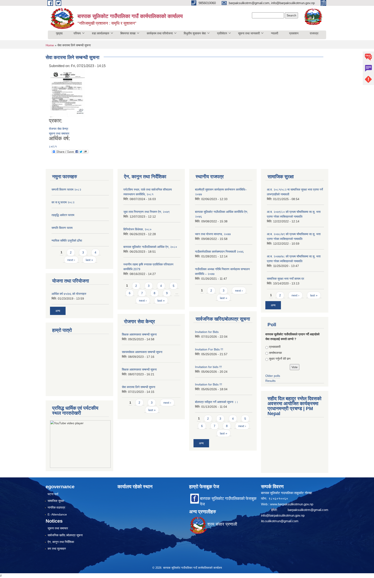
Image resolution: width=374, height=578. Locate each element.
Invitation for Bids (207, 332)
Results (270, 380)
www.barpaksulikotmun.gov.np (292, 504)
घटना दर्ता (53, 494)
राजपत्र (314, 33)
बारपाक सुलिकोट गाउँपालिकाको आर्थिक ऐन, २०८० (150, 247)
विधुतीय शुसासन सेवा (195, 33)
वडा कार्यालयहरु (100, 33)
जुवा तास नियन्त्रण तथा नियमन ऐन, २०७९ (146, 212)
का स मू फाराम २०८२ (63, 202)
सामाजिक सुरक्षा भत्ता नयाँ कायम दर (285, 278)
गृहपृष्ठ (59, 33)
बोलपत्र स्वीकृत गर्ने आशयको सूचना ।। (216, 402)
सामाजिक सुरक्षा (56, 501)
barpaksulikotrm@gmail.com (308, 510)
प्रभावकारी (274, 346)
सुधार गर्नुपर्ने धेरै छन (279, 358)
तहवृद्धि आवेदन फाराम (63, 215)
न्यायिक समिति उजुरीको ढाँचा (67, 240)
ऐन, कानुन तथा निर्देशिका (61, 542)
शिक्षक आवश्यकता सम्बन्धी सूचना (139, 334)
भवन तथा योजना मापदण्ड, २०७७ (213, 234)
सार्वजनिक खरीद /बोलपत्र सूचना (65, 535)
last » (89, 260)
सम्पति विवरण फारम (62, 228)
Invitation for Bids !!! (208, 384)
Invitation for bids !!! (208, 367)
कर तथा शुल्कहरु (57, 548)
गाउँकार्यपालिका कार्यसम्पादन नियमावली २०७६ (219, 251)
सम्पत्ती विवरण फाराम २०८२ (66, 189)
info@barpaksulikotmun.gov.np (283, 515)
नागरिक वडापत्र (56, 507)
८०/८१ (53, 146)
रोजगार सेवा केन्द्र (58, 128)
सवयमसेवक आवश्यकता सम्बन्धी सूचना (142, 352)
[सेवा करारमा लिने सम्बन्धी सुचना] (67, 93)
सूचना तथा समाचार (59, 133)
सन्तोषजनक (275, 353)
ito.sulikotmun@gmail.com (279, 521)
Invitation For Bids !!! (209, 349)
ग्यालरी (274, 33)
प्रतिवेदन (222, 33)
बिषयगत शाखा (127, 33)
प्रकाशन (293, 33)
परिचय (77, 33)
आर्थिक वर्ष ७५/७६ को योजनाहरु (69, 293)
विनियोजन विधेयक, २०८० (137, 229)
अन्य (57, 311)
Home (50, 45)
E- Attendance (57, 514)
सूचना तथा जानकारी (249, 33)
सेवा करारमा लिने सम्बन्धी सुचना (138, 387)
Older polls (272, 375)
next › (71, 260)
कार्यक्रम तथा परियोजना (160, 33)
